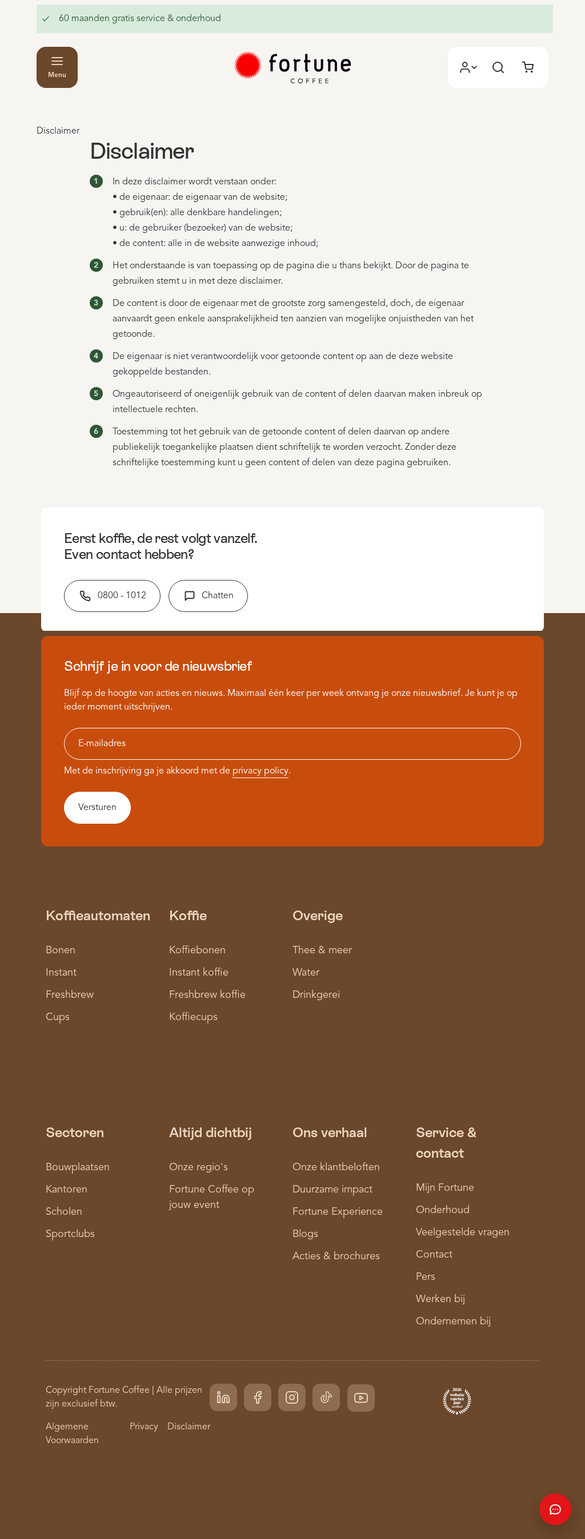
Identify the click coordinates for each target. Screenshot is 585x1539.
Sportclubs (70, 1234)
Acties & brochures (336, 1256)
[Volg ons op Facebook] (257, 1397)
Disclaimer (188, 1427)
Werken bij (440, 1299)
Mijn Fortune (445, 1188)
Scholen (64, 1212)
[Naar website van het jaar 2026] (457, 1400)
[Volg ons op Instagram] (292, 1397)
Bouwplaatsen (78, 1167)
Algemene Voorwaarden (72, 1434)
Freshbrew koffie (207, 995)
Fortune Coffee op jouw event (211, 1197)
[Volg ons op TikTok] (326, 1397)
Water (305, 973)
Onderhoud (443, 1210)
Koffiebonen (197, 950)
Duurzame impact (332, 1190)
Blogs (305, 1234)
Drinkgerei (316, 995)
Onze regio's (198, 1167)
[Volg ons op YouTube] (361, 1398)
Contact (434, 1255)
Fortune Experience (337, 1212)
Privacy (144, 1427)
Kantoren (66, 1190)
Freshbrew (70, 995)
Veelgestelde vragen (463, 1232)
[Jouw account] (468, 67)
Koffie (188, 915)
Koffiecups (193, 1017)
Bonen (60, 950)
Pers (425, 1277)
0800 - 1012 (122, 596)
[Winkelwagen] (528, 67)
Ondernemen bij (453, 1321)
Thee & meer (322, 950)
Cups (58, 1017)
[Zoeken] (498, 67)
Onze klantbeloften (336, 1167)
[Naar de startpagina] (292, 67)
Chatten (218, 596)
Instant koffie (199, 973)
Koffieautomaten (98, 915)
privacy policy (261, 771)
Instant (61, 973)
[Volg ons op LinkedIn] (223, 1397)
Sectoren (75, 1132)
